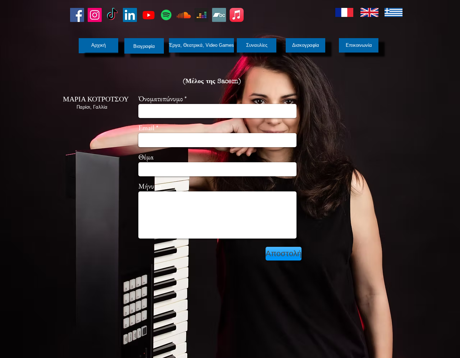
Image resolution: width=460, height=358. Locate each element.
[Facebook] (77, 15)
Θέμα (145, 156)
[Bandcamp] (219, 15)
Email (146, 127)
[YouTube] (149, 15)
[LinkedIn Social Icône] (130, 15)
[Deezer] (201, 15)
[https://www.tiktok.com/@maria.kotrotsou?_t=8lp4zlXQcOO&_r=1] (112, 15)
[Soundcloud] (184, 15)
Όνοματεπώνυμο (160, 98)
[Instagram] (95, 15)
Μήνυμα (149, 186)
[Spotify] (166, 15)
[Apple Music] (237, 15)
